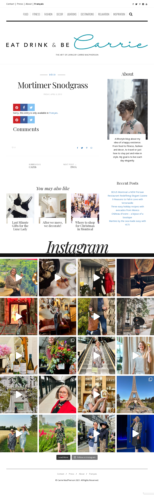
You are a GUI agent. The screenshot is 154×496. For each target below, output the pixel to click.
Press (71, 473)
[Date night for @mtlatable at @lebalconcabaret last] (18, 316)
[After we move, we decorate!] (53, 208)
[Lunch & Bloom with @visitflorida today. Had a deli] (57, 355)
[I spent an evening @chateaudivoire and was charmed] (96, 355)
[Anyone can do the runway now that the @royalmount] (57, 394)
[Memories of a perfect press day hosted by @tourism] (57, 433)
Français (53, 112)
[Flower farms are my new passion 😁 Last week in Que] (18, 433)
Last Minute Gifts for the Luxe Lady (20, 225)
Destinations (87, 14)
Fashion (48, 14)
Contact (60, 473)
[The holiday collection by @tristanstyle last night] (96, 277)
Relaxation (103, 14)
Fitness (36, 14)
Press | (21, 3)
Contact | (11, 3)
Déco (52, 74)
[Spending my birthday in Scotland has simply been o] (57, 316)
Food (25, 14)
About (29, 3)
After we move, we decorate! (53, 224)
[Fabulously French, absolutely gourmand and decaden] (96, 433)
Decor (60, 14)
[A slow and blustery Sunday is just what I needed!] (18, 394)
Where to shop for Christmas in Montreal (85, 225)
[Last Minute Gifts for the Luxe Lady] (20, 208)
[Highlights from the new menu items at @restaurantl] (57, 277)
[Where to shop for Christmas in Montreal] (85, 208)
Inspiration (119, 14)
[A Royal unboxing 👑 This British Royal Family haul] (96, 394)
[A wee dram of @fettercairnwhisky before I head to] (96, 316)
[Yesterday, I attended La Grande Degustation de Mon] (18, 277)
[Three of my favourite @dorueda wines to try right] (18, 355)
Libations (72, 14)
